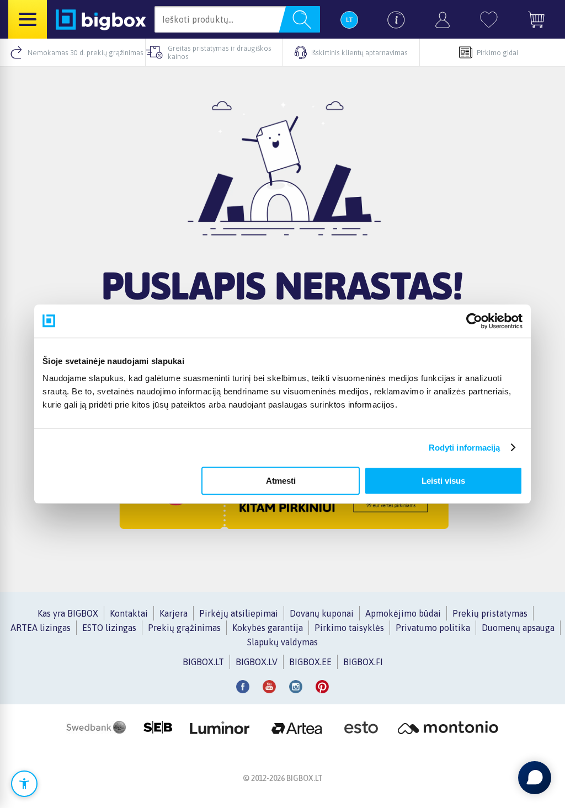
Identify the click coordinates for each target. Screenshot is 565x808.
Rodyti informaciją (464, 447)
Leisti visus (443, 480)
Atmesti (281, 480)
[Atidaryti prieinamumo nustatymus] (24, 783)
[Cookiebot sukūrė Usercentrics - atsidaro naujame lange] (474, 321)
